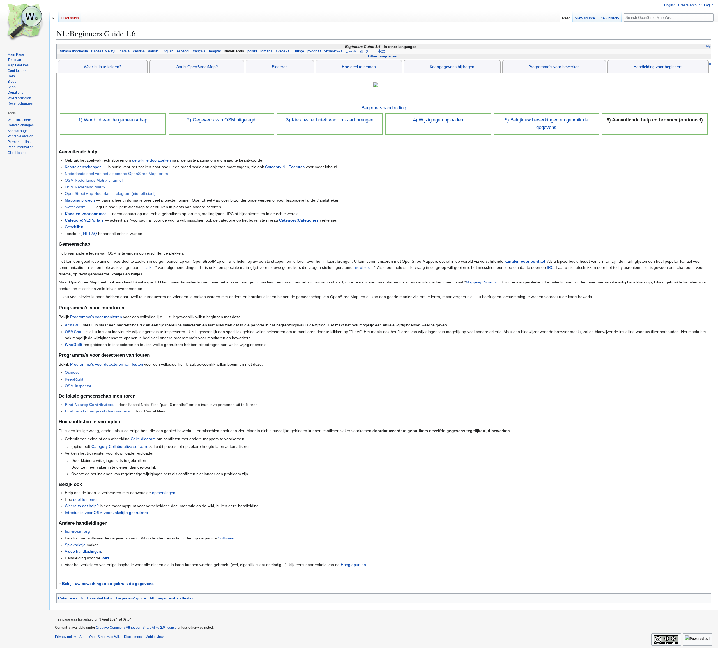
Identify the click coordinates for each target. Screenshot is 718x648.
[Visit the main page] (24, 22)
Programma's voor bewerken (554, 66)
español (183, 51)
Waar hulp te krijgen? (102, 66)
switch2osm (75, 207)
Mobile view (154, 637)
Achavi (71, 325)
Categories (67, 598)
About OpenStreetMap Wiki (100, 637)
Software (226, 538)
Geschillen (74, 227)
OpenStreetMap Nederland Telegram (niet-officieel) (110, 193)
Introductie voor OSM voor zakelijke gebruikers (106, 512)
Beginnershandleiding (384, 107)
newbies (362, 267)
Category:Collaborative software (119, 446)
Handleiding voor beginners (658, 66)
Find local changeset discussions (97, 411)
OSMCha (73, 331)
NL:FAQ (90, 233)
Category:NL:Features (285, 167)
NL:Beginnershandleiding (172, 598)
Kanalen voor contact (85, 213)
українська (333, 51)
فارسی (351, 51)
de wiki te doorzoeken (151, 160)
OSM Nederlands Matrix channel (94, 180)
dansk (153, 51)
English (167, 51)
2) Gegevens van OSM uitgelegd (221, 120)
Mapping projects (80, 200)
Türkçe (298, 51)
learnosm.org (77, 531)
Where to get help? (82, 506)
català (125, 51)
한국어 (365, 51)
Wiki (105, 558)
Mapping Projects (481, 282)
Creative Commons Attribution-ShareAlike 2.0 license (136, 627)
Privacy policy (65, 637)
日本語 (379, 51)
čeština (139, 51)
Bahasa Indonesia (73, 51)
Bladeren (280, 66)
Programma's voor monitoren (96, 317)
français (199, 51)
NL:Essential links (96, 598)
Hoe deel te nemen (359, 66)
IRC (550, 267)
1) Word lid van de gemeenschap (112, 120)
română (266, 51)
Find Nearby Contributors (89, 404)
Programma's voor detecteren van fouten (106, 364)
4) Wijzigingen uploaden (438, 120)
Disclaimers (133, 637)
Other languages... (384, 56)
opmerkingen (163, 492)
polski (252, 51)
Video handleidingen (83, 551)
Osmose (72, 372)
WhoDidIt (73, 344)
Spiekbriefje (75, 545)
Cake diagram (143, 439)
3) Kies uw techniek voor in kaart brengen (329, 120)
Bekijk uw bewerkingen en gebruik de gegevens (108, 583)
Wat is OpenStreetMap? (197, 66)
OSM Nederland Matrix (85, 187)
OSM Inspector (78, 386)
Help (708, 46)
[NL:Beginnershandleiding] (384, 93)
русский (314, 51)
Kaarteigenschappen (83, 167)
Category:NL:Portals (84, 220)
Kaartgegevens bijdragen (452, 66)
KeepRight (74, 379)
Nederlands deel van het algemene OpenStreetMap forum (116, 173)
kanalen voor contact (525, 261)
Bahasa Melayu (104, 51)
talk (148, 267)
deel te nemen (86, 499)
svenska (283, 51)
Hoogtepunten (353, 564)
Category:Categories (299, 220)
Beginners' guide (131, 598)
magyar (215, 51)
